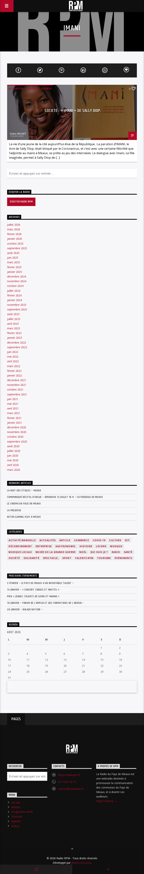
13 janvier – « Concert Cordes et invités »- (33, 589)
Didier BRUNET (18, 133)
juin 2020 (12, 455)
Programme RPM (22, 812)
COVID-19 (99, 540)
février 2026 (14, 234)
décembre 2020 (16, 427)
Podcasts (17, 816)
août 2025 (13, 253)
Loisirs (101, 546)
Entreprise (44, 546)
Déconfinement (20, 546)
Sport (66, 558)
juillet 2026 (13, 224)
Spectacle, (51, 558)
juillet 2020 (13, 451)
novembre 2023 (16, 304)
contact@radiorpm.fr (70, 789)
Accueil (15, 802)
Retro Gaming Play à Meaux (24, 517)
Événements (123, 558)
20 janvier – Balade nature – (25, 609)
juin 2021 (12, 399)
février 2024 (14, 295)
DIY (127, 540)
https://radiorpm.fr (69, 775)
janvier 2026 (14, 238)
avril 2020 (13, 465)
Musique (116, 546)
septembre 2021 (17, 394)
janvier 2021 (14, 422)
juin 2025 (12, 257)
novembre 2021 (16, 385)
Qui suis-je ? (99, 552)
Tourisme (104, 558)
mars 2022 (13, 366)
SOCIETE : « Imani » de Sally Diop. (73, 110)
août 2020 (13, 446)
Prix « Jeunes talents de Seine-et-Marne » (33, 596)
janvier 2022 (14, 375)
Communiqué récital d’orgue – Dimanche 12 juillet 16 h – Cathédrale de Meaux (55, 497)
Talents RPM (84, 558)
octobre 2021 (15, 389)
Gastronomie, (66, 546)
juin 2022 (12, 352)
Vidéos (15, 826)
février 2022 (14, 371)
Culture (32, 88)
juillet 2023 (13, 319)
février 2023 (14, 333)
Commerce (81, 540)
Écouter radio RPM (21, 201)
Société (46, 88)
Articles (15, 807)
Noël (83, 552)
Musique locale (20, 552)
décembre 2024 (16, 276)
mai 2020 (12, 460)
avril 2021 (13, 408)
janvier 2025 (14, 272)
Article (64, 540)
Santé (128, 552)
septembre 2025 (17, 248)
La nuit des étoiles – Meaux (24, 490)
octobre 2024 (15, 286)
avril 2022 (13, 361)
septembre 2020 (17, 441)
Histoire (86, 546)
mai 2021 (12, 403)
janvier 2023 (14, 337)
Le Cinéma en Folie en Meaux (24, 503)
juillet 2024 (13, 290)
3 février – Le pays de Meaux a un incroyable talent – (40, 583)
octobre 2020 (15, 436)
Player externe (105, 801)
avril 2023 (13, 323)
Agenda (16, 821)
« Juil (10, 686)
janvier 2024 (14, 300)
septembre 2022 (17, 347)
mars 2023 (13, 328)
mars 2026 (13, 229)
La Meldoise (14, 510)
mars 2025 (13, 262)
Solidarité (31, 558)
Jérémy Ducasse (80, 862)
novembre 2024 (16, 281)
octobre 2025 (15, 243)
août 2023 (13, 314)
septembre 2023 (17, 309)
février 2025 (14, 267)
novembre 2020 (16, 432)
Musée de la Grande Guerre (56, 552)
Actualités (16, 88)
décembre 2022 (16, 342)
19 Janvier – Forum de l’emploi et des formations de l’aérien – (45, 603)
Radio (116, 552)
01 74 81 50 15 (67, 782)
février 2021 (14, 418)
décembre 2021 (16, 380)
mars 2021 (13, 413)
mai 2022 (12, 356)
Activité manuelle (22, 540)
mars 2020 (13, 470)
